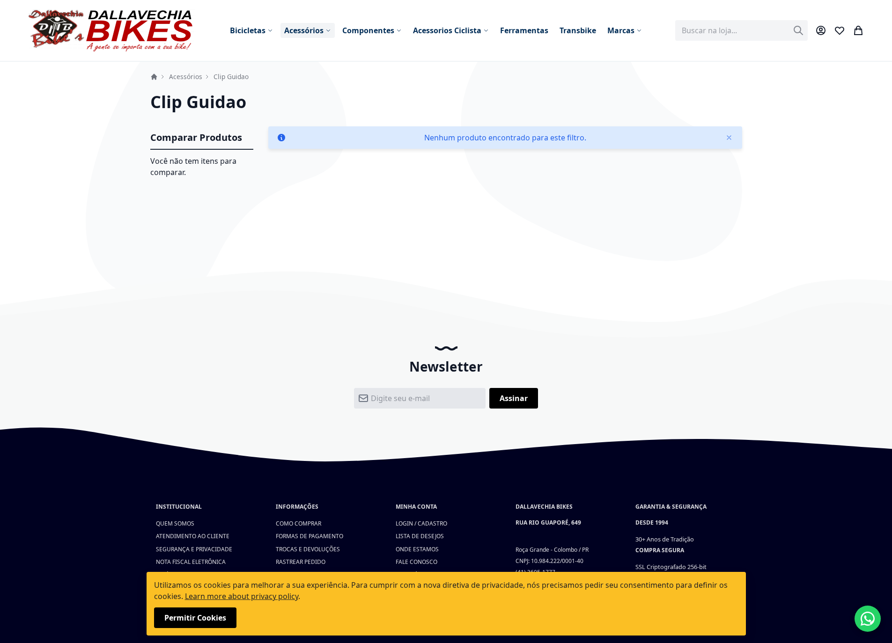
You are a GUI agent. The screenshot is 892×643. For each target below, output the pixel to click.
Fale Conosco (416, 562)
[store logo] (113, 30)
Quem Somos (175, 523)
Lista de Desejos (420, 536)
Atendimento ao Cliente (192, 536)
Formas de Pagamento (309, 536)
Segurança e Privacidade (194, 549)
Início (154, 76)
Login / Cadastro (421, 523)
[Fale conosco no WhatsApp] (868, 619)
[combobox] (741, 30)
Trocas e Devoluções (308, 549)
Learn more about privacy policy (241, 596)
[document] (446, 604)
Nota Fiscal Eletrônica (191, 562)
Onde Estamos (417, 549)
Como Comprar (298, 523)
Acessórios (185, 76)
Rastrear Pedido (300, 562)
